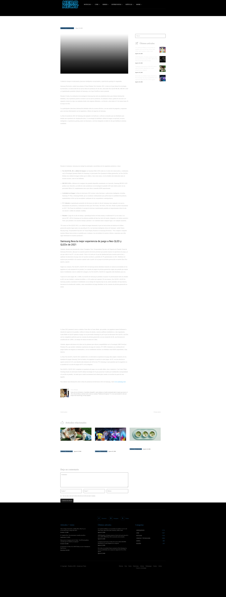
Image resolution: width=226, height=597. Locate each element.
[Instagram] (111, 518)
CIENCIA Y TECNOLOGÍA (67, 28)
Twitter (127, 518)
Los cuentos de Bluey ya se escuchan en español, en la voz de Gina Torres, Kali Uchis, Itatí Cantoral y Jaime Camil (145, 49)
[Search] (164, 36)
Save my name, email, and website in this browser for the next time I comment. (79, 496)
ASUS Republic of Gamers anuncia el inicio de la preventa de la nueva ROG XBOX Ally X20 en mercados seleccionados (146, 58)
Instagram (116, 518)
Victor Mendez (74, 389)
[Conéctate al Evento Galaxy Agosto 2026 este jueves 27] (145, 434)
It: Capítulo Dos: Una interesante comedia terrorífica (72, 535)
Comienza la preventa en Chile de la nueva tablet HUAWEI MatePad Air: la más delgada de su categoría (146, 68)
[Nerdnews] (70, 4)
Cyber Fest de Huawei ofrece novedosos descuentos (148, 414)
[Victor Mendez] (64, 393)
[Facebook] (99, 518)
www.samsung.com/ (120, 382)
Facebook (104, 518)
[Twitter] (122, 518)
